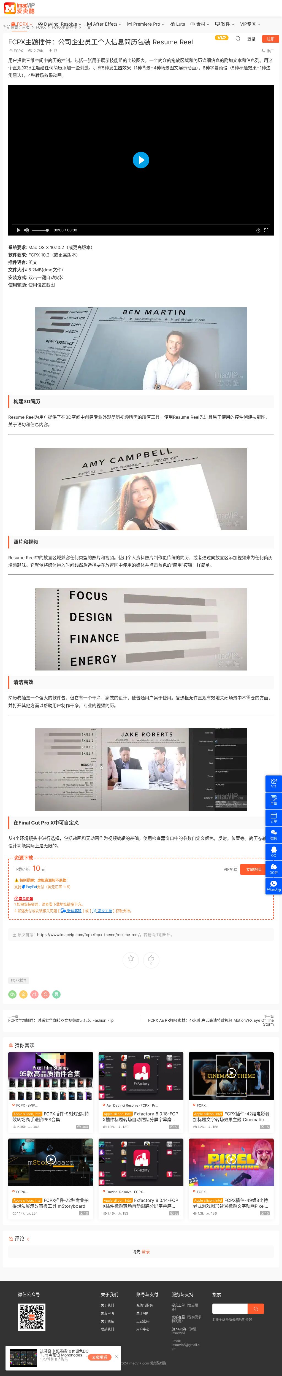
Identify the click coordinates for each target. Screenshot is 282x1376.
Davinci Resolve (60, 24)
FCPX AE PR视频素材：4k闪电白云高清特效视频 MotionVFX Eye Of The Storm (211, 1022)
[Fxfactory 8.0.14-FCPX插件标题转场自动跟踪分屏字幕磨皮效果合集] (141, 1162)
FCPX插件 (18, 980)
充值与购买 (144, 1305)
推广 (270, 50)
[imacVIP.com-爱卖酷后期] (19, 8)
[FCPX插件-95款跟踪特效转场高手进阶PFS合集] (50, 1076)
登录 (146, 1251)
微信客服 (74, 911)
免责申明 (107, 1313)
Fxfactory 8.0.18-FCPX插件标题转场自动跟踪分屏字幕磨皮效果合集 (140, 1116)
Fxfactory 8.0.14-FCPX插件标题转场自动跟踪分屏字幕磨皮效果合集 (140, 1203)
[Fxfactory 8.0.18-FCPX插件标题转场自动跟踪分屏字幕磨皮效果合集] (141, 1076)
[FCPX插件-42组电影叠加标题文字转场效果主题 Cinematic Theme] (231, 1076)
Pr (153, 1105)
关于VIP (142, 1313)
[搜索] (238, 38)
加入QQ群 (179, 1329)
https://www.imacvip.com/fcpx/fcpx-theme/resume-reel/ (88, 934)
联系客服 (178, 1317)
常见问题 (26, 898)
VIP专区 (248, 24)
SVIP (31, 1105)
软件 (225, 24)
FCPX (21, 24)
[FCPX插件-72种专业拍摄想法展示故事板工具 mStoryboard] (50, 1162)
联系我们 (107, 1329)
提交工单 (178, 1305)
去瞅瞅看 (99, 1357)
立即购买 (254, 869)
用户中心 (143, 1329)
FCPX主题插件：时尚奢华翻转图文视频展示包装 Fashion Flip (61, 1020)
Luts (180, 24)
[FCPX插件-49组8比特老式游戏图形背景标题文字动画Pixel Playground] (231, 1162)
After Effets (104, 24)
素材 (200, 24)
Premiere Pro (146, 24)
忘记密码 (143, 1321)
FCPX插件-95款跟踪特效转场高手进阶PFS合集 (50, 1116)
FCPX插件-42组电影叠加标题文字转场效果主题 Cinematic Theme (231, 1116)
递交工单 (104, 911)
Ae (109, 1105)
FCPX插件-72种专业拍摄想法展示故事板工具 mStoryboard (50, 1203)
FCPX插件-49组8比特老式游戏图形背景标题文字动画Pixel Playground (231, 1203)
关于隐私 (107, 1321)
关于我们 (107, 1305)
